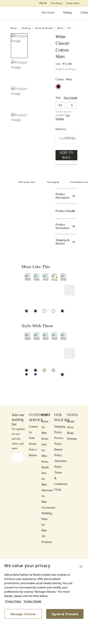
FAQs (57, 489)
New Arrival (48, 12)
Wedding (67, 12)
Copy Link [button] (60, 55)
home (14, 28)
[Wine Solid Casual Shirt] (26, 311)
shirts (60, 28)
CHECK (69, 137)
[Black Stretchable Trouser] (26, 374)
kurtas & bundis (44, 28)
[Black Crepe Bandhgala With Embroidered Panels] (62, 374)
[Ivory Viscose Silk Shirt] (53, 311)
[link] (28, 290)
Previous (19, 33)
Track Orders (72, 3)
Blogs (70, 433)
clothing (26, 28)
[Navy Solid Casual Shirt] (35, 311)
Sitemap (72, 438)
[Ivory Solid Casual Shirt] (44, 311)
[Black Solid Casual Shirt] (62, 311)
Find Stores (56, 3)
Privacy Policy (13, 601)
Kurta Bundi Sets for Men (45, 473)
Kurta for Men (44, 427)
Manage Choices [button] (23, 614)
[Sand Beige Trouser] (53, 370)
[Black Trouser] (26, 370)
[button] (18, 127)
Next (39, 38)
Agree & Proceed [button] (65, 614)
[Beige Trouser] (44, 370)
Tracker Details (32, 601)
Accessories (48, 507)
